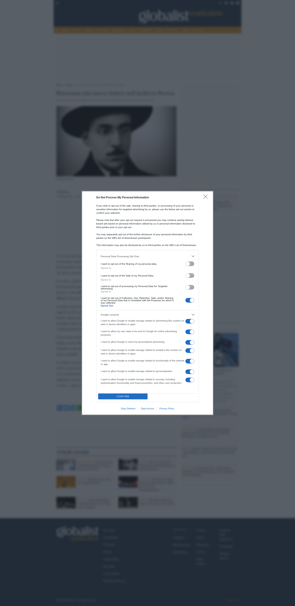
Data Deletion (128, 408)
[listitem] (147, 256)
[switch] (189, 263)
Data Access (147, 408)
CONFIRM (123, 396)
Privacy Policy (166, 408)
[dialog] (147, 303)
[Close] (206, 197)
